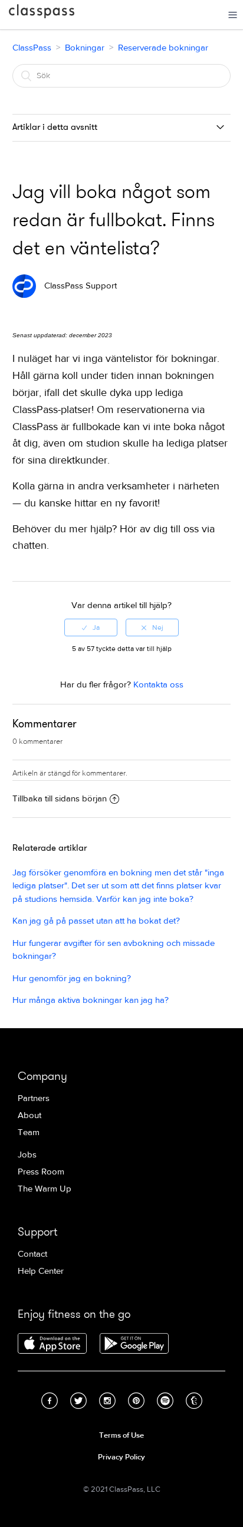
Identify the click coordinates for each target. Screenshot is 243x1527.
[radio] (90, 627)
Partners (34, 1098)
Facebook (49, 1400)
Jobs (27, 1154)
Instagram (107, 1400)
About (29, 1115)
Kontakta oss (158, 684)
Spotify (165, 1400)
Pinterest (136, 1400)
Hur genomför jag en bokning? (71, 978)
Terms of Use (121, 1435)
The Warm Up (44, 1188)
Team (29, 1132)
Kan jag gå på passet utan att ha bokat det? (96, 921)
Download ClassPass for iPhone (52, 1344)
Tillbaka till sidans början (59, 798)
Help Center (41, 1271)
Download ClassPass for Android (134, 1344)
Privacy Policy (121, 1457)
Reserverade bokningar (163, 47)
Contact (32, 1254)
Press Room (41, 1171)
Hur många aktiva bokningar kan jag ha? (90, 1000)
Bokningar (84, 47)
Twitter (78, 1400)
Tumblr (194, 1400)
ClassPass (41, 13)
